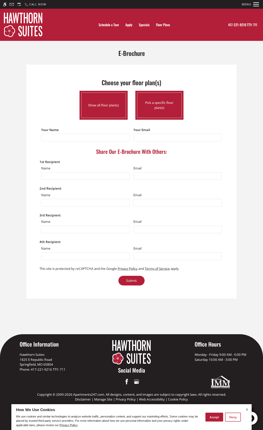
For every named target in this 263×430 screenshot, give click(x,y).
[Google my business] (136, 381)
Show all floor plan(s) (103, 105)
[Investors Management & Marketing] (220, 382)
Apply (128, 24)
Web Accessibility (152, 399)
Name (45, 168)
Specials (144, 24)
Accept (214, 417)
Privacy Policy (128, 268)
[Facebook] (126, 381)
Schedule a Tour (109, 24)
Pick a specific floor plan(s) (159, 105)
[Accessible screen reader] (4, 4)
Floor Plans (163, 24)
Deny (233, 417)
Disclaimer (83, 399)
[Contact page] (11, 4)
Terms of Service (157, 268)
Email (137, 168)
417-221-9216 (242, 24)
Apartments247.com (88, 394)
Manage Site (103, 399)
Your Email (141, 130)
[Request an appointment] (19, 4)
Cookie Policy (178, 399)
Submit (131, 280)
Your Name (50, 130)
